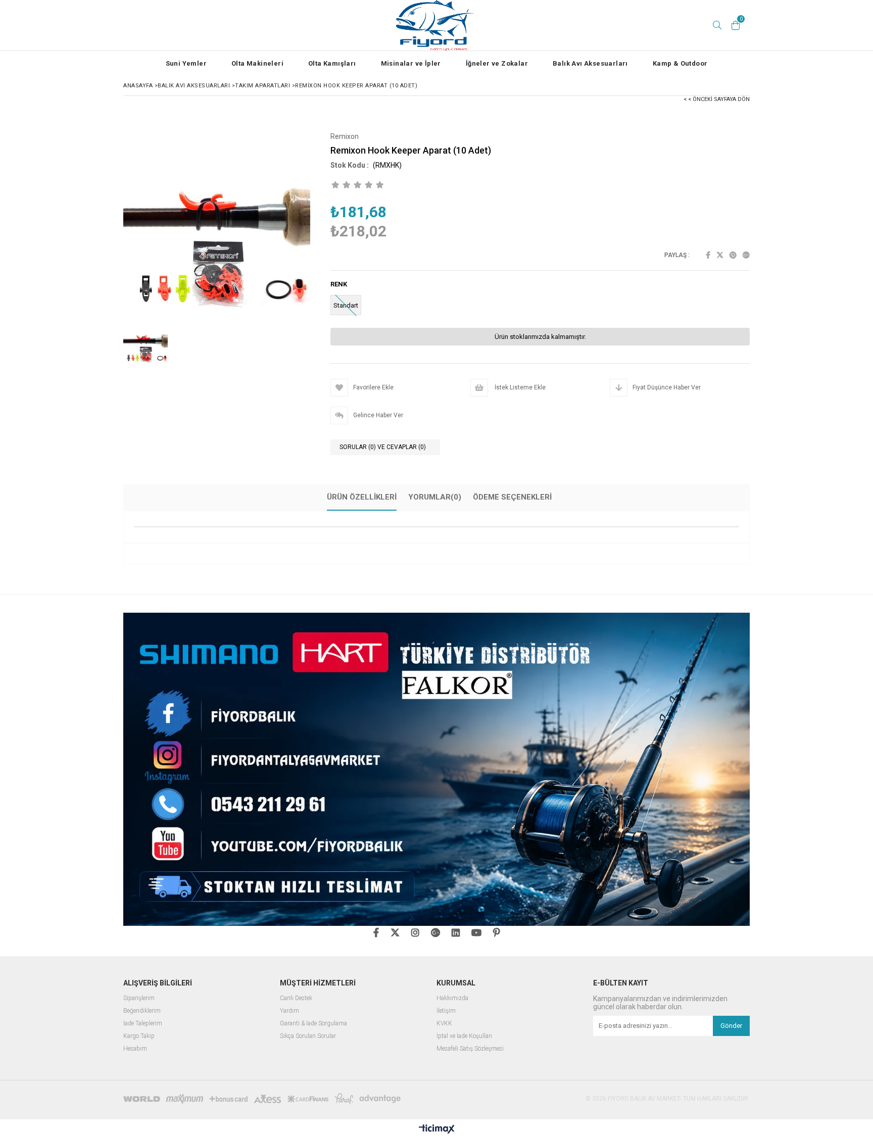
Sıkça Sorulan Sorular (308, 1036)
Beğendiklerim (142, 1011)
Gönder (731, 1025)
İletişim (446, 1011)
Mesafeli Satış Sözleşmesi (470, 1049)
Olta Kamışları (332, 63)
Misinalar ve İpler (411, 63)
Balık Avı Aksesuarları (590, 63)
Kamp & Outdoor (680, 63)
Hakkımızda (452, 998)
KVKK (444, 1023)
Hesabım (135, 1049)
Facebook (708, 255)
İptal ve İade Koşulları (464, 1036)
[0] (736, 25)
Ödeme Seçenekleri (512, 497)
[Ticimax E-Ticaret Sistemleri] (437, 1129)
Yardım (289, 1011)
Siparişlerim (139, 998)
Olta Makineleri (257, 63)
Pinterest (733, 255)
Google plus (746, 255)
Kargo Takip (139, 1036)
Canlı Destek (296, 998)
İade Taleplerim (142, 1023)
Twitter (719, 255)
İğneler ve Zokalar (497, 63)
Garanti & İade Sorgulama (313, 1023)
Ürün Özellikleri (362, 497)
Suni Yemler (186, 63)
